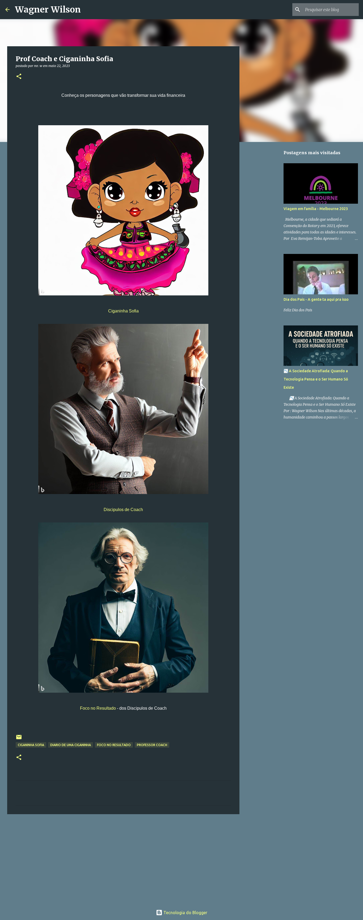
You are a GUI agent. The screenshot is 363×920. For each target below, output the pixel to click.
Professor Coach (152, 745)
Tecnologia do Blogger (184, 912)
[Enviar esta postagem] (19, 739)
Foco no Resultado (98, 708)
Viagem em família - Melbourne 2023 (316, 209)
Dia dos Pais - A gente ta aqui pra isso (316, 299)
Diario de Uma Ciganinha (70, 745)
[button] (19, 76)
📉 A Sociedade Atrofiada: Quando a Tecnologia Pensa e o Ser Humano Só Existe (316, 379)
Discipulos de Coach (123, 509)
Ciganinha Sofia (123, 311)
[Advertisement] (123, 859)
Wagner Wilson (48, 9)
